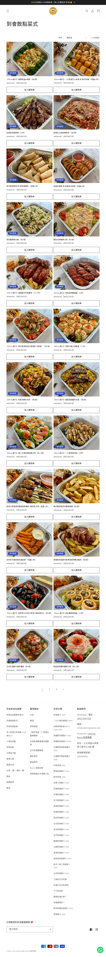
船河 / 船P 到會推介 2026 (62, 866)
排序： (61, 37)
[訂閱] (50, 929)
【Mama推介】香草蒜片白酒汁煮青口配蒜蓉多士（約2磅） (29, 613)
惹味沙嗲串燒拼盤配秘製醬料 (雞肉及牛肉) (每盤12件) (27, 506)
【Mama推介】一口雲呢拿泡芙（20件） (69, 453)
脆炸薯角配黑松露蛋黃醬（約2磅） (67, 506)
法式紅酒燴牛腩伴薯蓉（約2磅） (19, 667)
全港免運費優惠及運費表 (39, 743)
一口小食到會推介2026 (63, 720)
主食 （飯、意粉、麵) (15, 770)
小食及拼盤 (11, 741)
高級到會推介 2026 (61, 812)
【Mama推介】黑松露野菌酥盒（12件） (69, 613)
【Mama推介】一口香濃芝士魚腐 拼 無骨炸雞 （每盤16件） (77, 79)
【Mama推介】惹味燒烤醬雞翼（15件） (69, 293)
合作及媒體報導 (36, 750)
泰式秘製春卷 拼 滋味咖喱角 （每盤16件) (22, 186)
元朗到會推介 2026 (61, 847)
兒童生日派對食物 (61, 885)
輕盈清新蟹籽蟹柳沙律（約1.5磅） (67, 667)
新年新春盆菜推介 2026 (63, 908)
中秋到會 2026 (59, 765)
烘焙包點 (10, 747)
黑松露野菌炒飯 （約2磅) (16, 240)
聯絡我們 (33, 762)
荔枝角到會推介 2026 (62, 858)
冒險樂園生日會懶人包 (39, 774)
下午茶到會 (58, 891)
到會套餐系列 (12, 720)
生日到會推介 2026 (61, 800)
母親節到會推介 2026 (62, 741)
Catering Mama (17, 951)
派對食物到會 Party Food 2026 (62, 728)
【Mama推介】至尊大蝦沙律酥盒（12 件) (70, 346)
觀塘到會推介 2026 (61, 841)
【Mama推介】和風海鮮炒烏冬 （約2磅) (22, 400)
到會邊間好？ (59, 902)
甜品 (8, 776)
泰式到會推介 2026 (61, 829)
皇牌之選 (10, 759)
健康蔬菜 (10, 782)
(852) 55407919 (84, 718)
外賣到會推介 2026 (61, 794)
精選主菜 (10, 765)
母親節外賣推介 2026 (62, 735)
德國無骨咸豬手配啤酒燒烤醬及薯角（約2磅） (72, 560)
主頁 (32, 715)
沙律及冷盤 (11, 753)
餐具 (8, 788)
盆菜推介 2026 (59, 914)
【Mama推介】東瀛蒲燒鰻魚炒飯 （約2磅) (70, 400)
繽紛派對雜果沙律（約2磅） (64, 240)
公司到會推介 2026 (61, 873)
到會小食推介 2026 (61, 783)
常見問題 (33, 726)
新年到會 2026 (59, 777)
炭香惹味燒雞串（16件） (16, 133)
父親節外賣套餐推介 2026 (62, 758)
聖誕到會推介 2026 (61, 771)
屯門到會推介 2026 (61, 835)
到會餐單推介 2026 (61, 788)
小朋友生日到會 (60, 879)
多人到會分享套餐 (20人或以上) (16, 734)
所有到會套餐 (12, 726)
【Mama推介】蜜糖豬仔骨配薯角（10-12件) (23, 293)
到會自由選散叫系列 (14, 715)
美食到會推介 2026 (61, 806)
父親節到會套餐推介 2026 (62, 749)
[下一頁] (63, 689)
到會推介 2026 (59, 715)
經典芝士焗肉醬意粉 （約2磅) (65, 133)
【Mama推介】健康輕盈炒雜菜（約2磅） (22, 79)
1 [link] (42, 689)
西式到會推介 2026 (61, 817)
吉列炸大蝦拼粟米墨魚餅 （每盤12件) (21, 560)
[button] (8, 11)
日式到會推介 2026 (61, 823)
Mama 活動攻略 (36, 768)
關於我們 (33, 756)
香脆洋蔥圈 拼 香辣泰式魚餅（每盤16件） (70, 186)
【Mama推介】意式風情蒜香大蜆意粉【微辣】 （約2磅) (28, 346)
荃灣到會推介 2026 (61, 853)
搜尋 (32, 720)
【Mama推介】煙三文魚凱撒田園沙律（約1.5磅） (25, 453)
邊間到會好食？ (60, 897)
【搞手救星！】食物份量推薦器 (39, 734)
